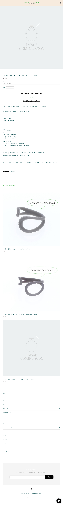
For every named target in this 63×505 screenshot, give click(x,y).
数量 (4, 87)
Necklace (5, 408)
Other (4, 423)
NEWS (4, 444)
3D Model (5, 397)
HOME (4, 435)
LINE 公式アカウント (8, 452)
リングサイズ (6, 81)
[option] (31, 37)
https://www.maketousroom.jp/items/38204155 (16, 111)
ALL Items (5, 400)
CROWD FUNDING (8, 427)
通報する (13, 171)
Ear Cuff (5, 416)
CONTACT (6, 448)
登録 (49, 477)
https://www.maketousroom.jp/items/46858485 (16, 155)
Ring (4, 404)
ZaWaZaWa (6, 456)
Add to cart (31, 97)
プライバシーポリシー (25, 493)
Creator (5, 393)
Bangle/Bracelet (7, 420)
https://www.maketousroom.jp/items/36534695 (16, 108)
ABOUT (5, 440)
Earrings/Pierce (7, 412)
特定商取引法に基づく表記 (37, 493)
